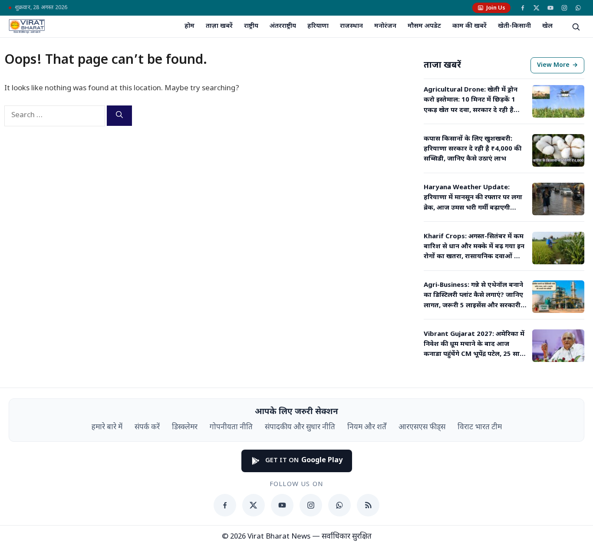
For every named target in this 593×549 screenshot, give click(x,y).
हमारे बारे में (107, 427)
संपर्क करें (147, 427)
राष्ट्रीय (251, 26)
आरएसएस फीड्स (422, 427)
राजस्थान (351, 26)
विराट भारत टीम (480, 427)
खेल (547, 26)
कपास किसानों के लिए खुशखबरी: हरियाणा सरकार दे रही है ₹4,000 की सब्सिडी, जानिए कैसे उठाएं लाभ (472, 149)
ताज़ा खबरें (219, 26)
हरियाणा (318, 26)
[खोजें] (575, 26)
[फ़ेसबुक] (523, 8)
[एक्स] (536, 8)
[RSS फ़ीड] (368, 505)
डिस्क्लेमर (185, 427)
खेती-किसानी (514, 26)
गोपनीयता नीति (231, 427)
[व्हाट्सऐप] (578, 8)
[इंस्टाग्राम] (564, 8)
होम (189, 26)
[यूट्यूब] (550, 8)
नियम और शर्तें (366, 427)
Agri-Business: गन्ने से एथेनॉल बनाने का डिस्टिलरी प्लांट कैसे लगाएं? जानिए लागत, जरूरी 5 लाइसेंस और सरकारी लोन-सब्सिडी (473, 296)
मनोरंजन (385, 26)
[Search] (119, 115)
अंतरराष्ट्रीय (283, 26)
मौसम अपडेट (424, 26)
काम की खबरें (469, 26)
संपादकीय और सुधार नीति (300, 427)
